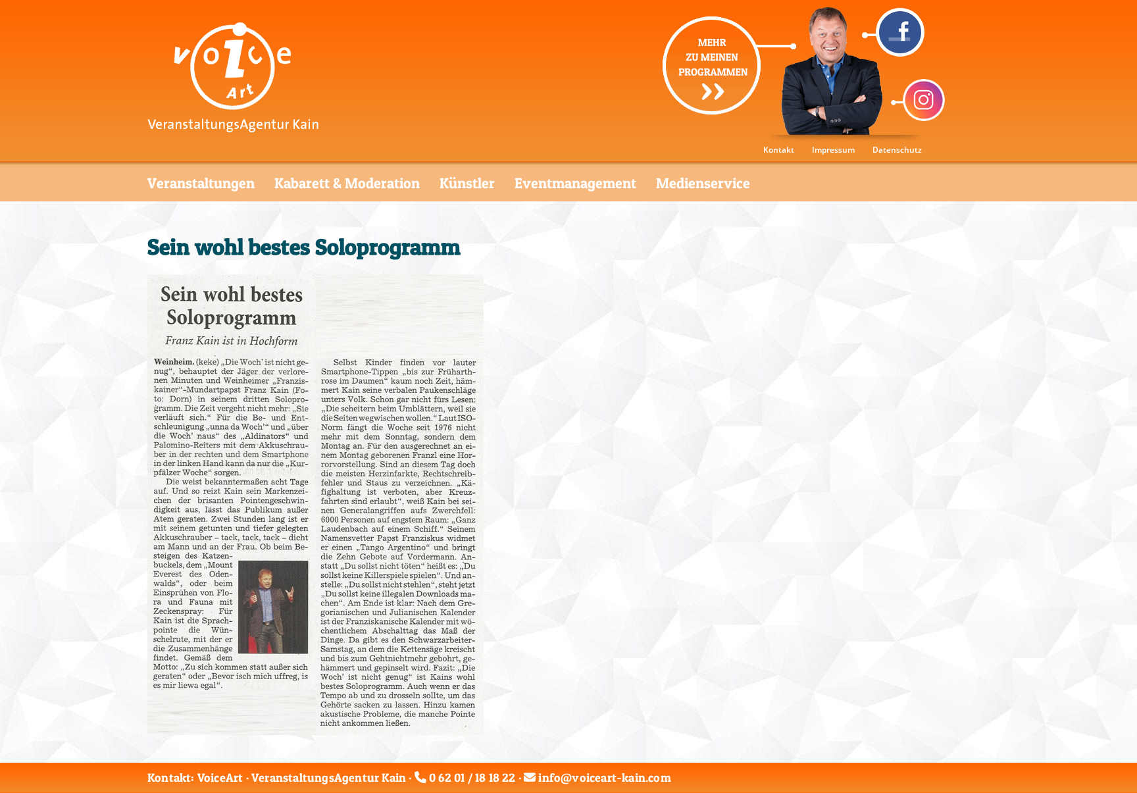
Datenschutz (897, 149)
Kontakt (778, 149)
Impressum (833, 149)
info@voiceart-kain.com (604, 777)
